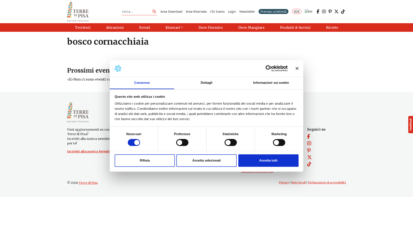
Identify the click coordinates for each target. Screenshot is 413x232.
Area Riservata (196, 11)
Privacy (284, 182)
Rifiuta (145, 160)
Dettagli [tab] (207, 82)
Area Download (171, 11)
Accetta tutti (268, 160)
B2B (296, 11)
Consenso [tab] (142, 82)
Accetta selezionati (206, 160)
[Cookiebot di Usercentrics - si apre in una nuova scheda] (269, 68)
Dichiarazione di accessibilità (327, 182)
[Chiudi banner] (297, 68)
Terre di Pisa (88, 183)
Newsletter (247, 11)
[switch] (182, 142)
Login (232, 11)
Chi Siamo (217, 11)
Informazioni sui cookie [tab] (271, 82)
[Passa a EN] (308, 11)
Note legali (298, 182)
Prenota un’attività (273, 11)
